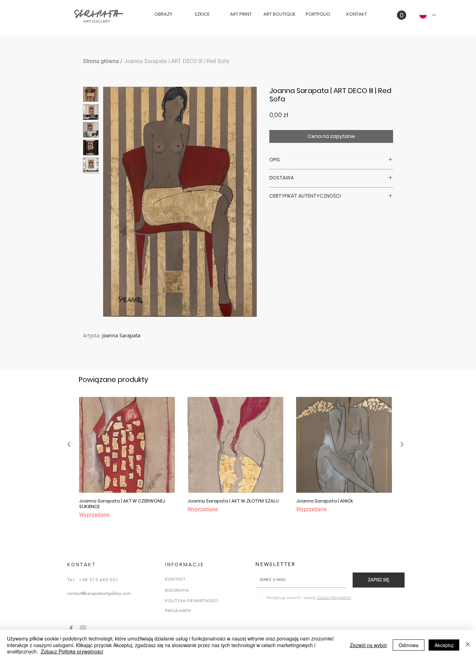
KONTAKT (175, 579)
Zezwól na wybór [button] (368, 645)
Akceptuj (444, 645)
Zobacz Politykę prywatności (72, 651)
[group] (235, 458)
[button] (401, 15)
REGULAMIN (178, 610)
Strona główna (101, 61)
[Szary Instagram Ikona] (83, 628)
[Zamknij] (467, 644)
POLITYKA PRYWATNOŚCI (191, 600)
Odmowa (409, 645)
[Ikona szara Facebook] (71, 628)
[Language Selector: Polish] (427, 15)
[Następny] (402, 444)
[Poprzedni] (69, 444)
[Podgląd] (127, 445)
